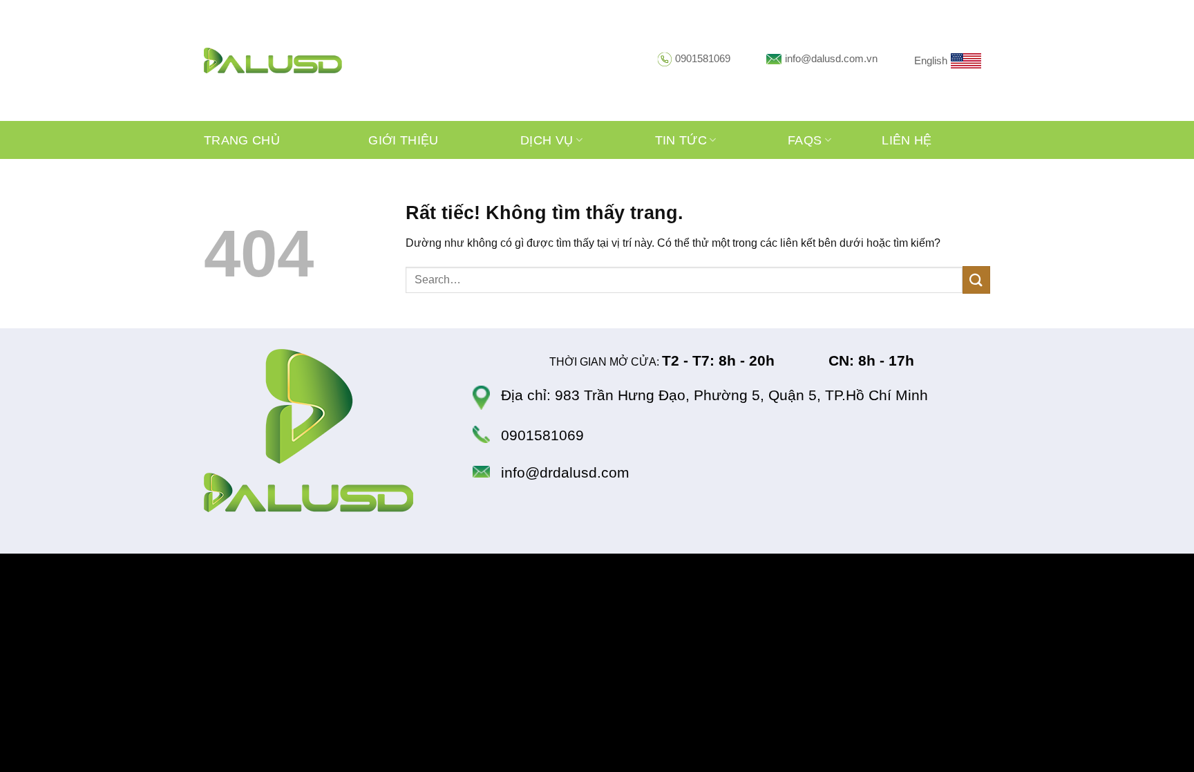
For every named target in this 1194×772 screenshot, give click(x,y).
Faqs (805, 140)
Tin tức (681, 140)
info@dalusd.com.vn (831, 58)
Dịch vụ (546, 140)
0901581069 (702, 58)
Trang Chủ (242, 140)
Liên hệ (906, 140)
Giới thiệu (403, 140)
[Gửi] (976, 279)
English (930, 60)
